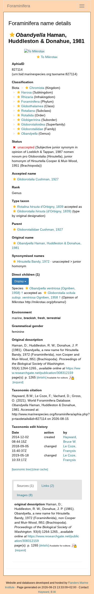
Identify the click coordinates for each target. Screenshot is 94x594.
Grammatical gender (27, 326)
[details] (41, 377)
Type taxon (20, 201)
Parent (17, 224)
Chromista (36, 88)
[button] (12, 34)
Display (19, 281)
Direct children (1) (26, 274)
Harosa (26, 92)
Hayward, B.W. (47, 592)
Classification (22, 82)
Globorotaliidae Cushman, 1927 (40, 229)
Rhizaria (27, 97)
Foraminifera (18, 6)
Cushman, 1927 (38, 179)
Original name (23, 237)
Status (17, 141)
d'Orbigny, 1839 (40, 206)
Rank (16, 187)
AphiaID (18, 64)
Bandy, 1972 (33, 261)
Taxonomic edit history (30, 427)
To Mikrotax (49, 57)
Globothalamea (32, 106)
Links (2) (48, 485)
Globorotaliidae (32, 129)
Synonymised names (28, 256)
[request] (18, 382)
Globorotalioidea (33, 124)
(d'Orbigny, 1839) (44, 211)
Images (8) (25, 495)
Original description (27, 339)
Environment (22, 312)
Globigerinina (30, 120)
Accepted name (24, 173)
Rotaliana (28, 110)
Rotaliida (27, 115)
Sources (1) (25, 485)
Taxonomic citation (27, 390)
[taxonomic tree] (22, 469)
